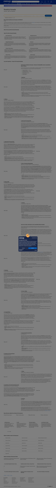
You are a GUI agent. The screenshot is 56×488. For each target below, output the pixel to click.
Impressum (36, 250)
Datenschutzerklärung (21, 249)
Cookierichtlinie (20, 250)
